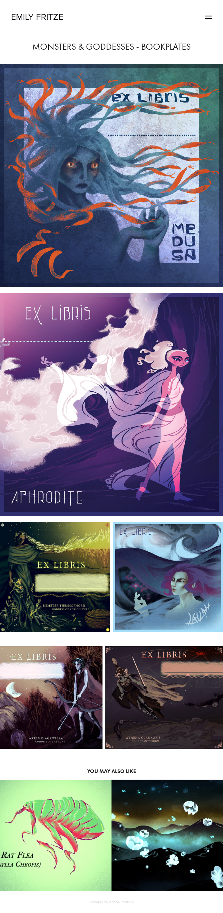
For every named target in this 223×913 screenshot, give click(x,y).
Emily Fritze (37, 16)
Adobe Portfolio (121, 902)
